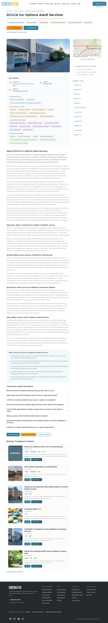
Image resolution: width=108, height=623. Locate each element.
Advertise (89, 595)
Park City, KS (78, 112)
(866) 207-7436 (16, 599)
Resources (57, 3)
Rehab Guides (49, 3)
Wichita (22, 11)
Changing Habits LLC (32, 509)
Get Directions (16, 28)
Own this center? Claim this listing (17, 32)
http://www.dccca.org (20, 91)
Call (28, 459)
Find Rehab (33, 3)
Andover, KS (77, 85)
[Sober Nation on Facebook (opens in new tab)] (10, 618)
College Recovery (77, 592)
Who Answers (99, 6)
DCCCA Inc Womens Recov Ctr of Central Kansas (43, 447)
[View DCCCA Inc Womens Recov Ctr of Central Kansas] (15, 453)
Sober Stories (66, 3)
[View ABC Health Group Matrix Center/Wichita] (15, 473)
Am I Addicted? (61, 592)
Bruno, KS (77, 94)
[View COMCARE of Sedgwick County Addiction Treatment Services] (15, 536)
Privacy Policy (76, 600)
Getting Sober (61, 595)
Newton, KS (77, 135)
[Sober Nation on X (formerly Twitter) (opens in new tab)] (22, 618)
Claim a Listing (91, 592)
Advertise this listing (28, 434)
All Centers (9, 11)
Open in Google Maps (88, 59)
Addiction (41, 3)
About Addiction (61, 589)
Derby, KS (77, 103)
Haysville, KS (78, 116)
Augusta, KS (77, 125)
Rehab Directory (46, 589)
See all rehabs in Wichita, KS (15, 571)
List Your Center (91, 589)
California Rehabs (47, 592)
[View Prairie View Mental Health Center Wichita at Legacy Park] (15, 559)
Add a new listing (44, 434)
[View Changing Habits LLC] (15, 515)
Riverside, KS (78, 89)
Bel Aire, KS (77, 98)
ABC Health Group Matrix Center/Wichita (40, 467)
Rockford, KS (78, 121)
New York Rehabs (47, 600)
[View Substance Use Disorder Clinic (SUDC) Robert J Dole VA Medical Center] (15, 494)
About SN (74, 3)
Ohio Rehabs (45, 603)
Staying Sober (61, 597)
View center (35, 459)
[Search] (79, 4)
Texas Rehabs (46, 595)
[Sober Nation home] (10, 4)
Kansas (16, 11)
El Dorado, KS (78, 130)
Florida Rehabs (46, 597)
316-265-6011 (32, 28)
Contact (74, 597)
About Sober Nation (77, 595)
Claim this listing (13, 434)
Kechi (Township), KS (80, 107)
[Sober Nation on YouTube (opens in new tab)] (18, 618)
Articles (59, 600)
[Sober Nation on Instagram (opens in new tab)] (14, 618)
